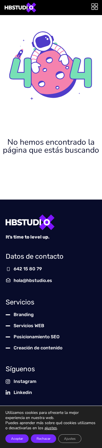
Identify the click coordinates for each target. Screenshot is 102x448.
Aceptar (17, 438)
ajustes (50, 428)
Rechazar (43, 438)
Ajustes (70, 438)
